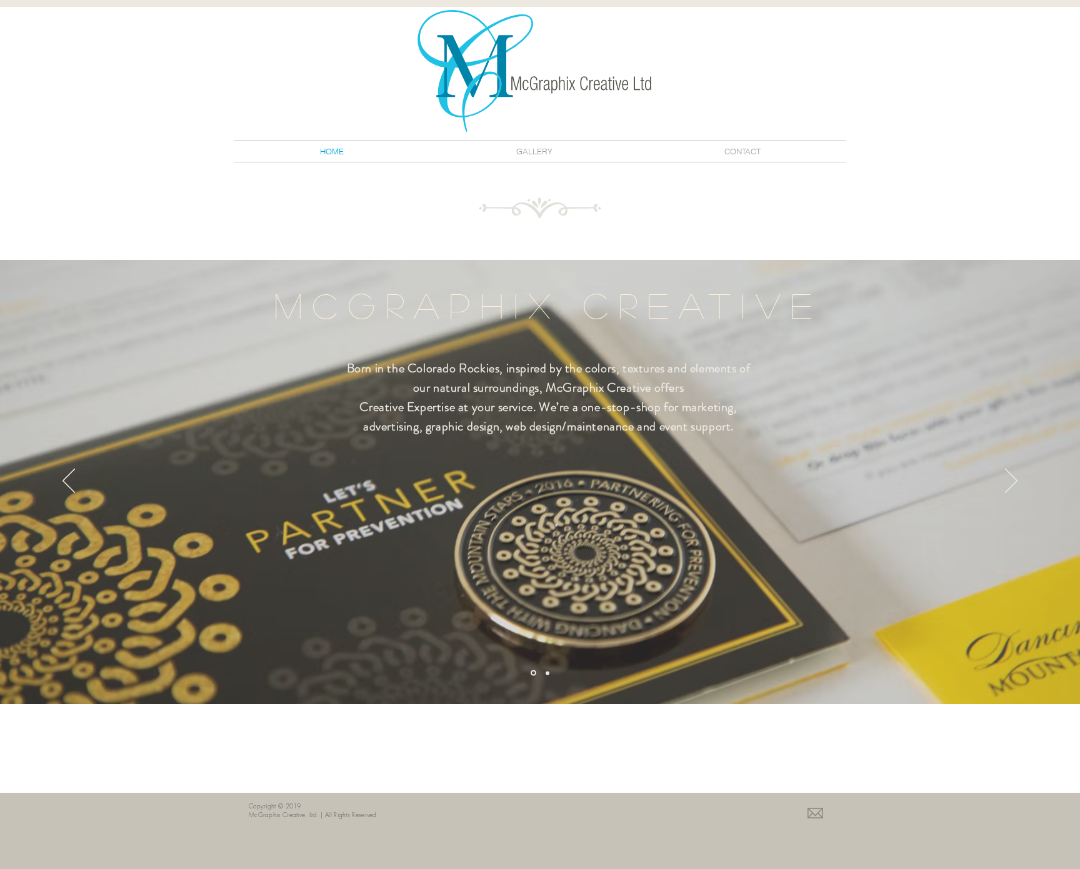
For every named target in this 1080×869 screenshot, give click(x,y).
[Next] (1011, 482)
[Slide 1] (533, 673)
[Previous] (68, 482)
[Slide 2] (547, 673)
